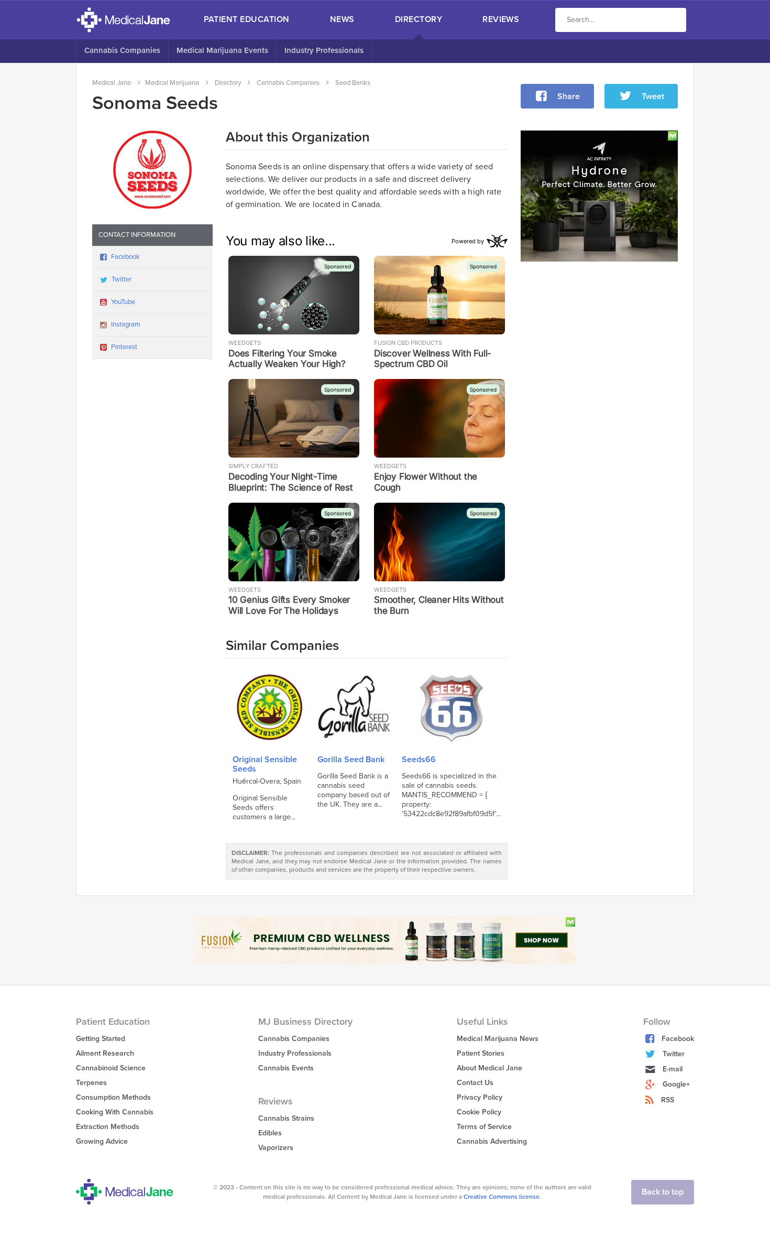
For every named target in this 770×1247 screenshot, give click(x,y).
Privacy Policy (479, 1097)
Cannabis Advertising (492, 1141)
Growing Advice (102, 1141)
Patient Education (247, 19)
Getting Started (100, 1038)
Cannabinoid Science (111, 1068)
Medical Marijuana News (497, 1038)
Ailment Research (105, 1053)
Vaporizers (275, 1147)
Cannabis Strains (286, 1118)
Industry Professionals (324, 50)
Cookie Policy (479, 1112)
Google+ (676, 1084)
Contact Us (475, 1082)
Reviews (500, 19)
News (342, 19)
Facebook (125, 257)
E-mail (673, 1069)
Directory (418, 19)
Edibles (270, 1133)
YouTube (123, 302)
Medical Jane (111, 83)
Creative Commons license (502, 1196)
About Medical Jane (489, 1068)
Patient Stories (480, 1053)
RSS (667, 1100)
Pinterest (124, 347)
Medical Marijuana (172, 83)
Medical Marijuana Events (222, 50)
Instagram (125, 324)
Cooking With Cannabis (114, 1112)
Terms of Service (484, 1126)
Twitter (121, 279)
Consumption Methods (113, 1097)
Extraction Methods (107, 1126)
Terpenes (91, 1082)
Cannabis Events (286, 1068)
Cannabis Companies (122, 50)
